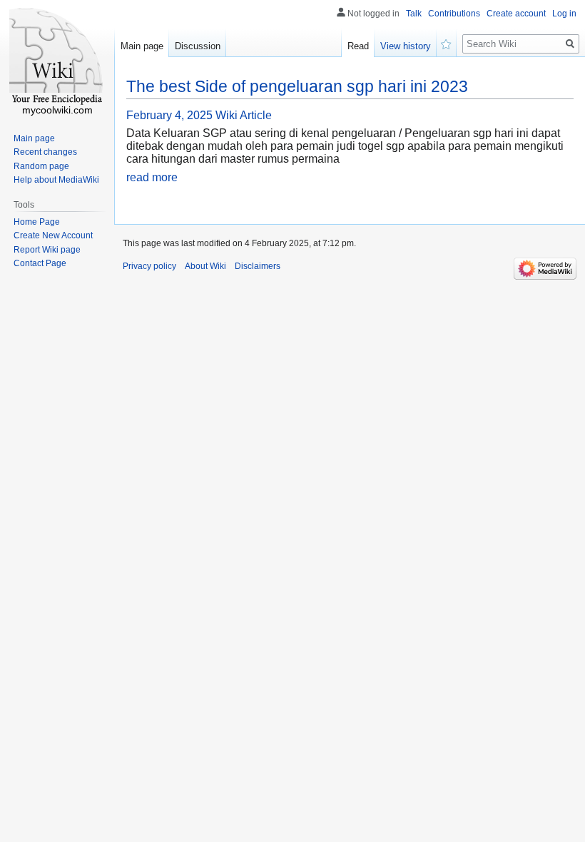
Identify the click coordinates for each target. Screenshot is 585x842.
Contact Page (40, 263)
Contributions (454, 14)
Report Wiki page (47, 250)
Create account (516, 14)
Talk (414, 14)
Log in (564, 14)
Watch (447, 43)
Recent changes (45, 152)
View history (405, 46)
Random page (41, 166)
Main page (142, 46)
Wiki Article (243, 115)
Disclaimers (257, 266)
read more (152, 177)
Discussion (197, 46)
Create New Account (53, 235)
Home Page (37, 222)
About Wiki (205, 266)
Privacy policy (149, 266)
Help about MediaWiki (56, 180)
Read (358, 46)
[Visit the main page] (57, 57)
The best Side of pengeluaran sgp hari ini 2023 (297, 86)
